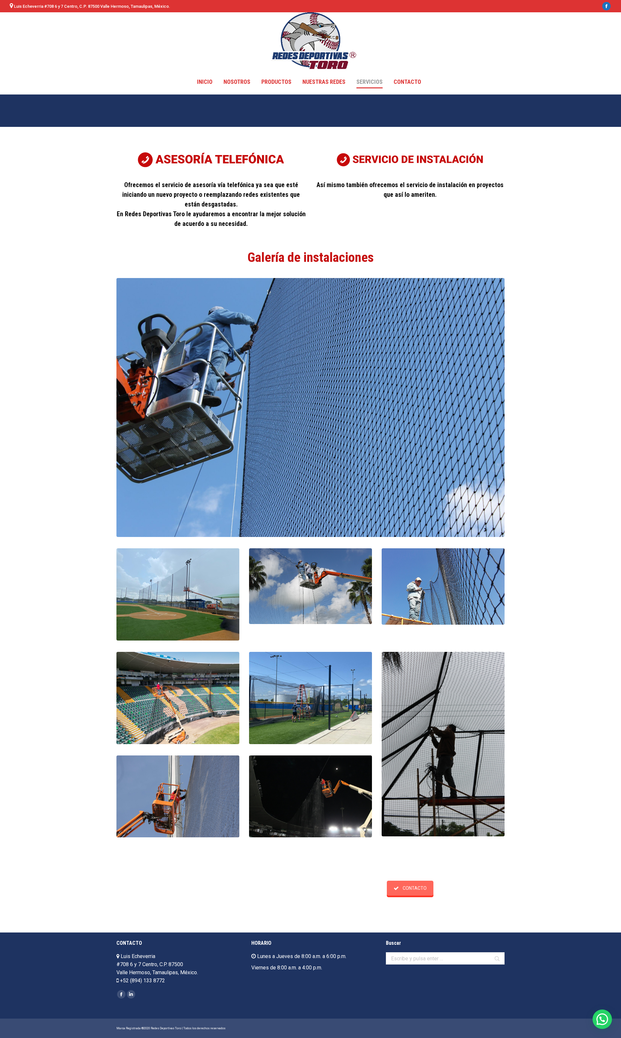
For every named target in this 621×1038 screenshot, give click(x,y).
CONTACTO (415, 888)
